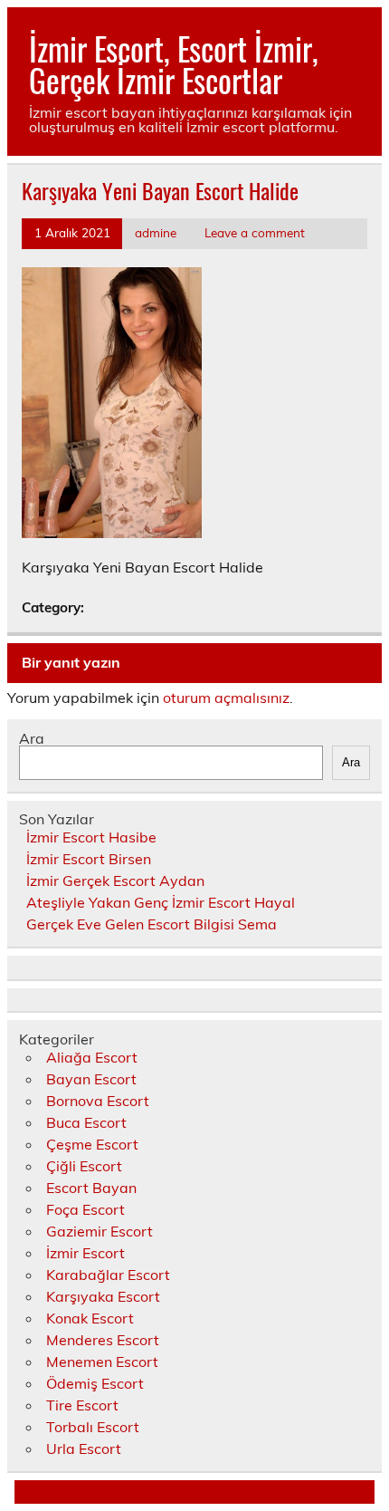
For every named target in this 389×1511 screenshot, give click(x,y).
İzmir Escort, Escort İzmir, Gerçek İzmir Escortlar (173, 63)
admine (155, 232)
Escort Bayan (91, 1188)
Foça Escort (85, 1209)
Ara (31, 738)
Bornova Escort (97, 1101)
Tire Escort (82, 1405)
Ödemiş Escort (95, 1383)
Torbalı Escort (92, 1427)
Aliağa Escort (92, 1057)
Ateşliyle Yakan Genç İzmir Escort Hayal (160, 902)
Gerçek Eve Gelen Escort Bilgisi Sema (151, 924)
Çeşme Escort (92, 1144)
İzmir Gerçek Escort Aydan (115, 880)
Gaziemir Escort (99, 1231)
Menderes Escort (102, 1340)
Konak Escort (90, 1318)
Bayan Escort (91, 1079)
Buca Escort (86, 1122)
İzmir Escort (85, 1253)
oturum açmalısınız (226, 697)
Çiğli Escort (84, 1166)
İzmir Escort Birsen (88, 859)
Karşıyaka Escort (103, 1296)
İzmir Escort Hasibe (91, 837)
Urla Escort (83, 1448)
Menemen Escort (102, 1361)
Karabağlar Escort (108, 1275)
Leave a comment (254, 232)
